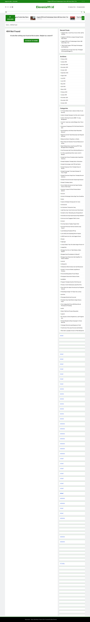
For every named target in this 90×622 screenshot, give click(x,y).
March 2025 (63, 89)
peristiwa (63, 294)
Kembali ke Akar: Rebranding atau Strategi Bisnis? (72, 212)
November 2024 (64, 100)
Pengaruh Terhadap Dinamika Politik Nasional (71, 282)
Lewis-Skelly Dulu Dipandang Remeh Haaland (71, 233)
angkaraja (62, 423)
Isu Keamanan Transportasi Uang (68, 207)
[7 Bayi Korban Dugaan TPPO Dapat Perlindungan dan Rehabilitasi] (60, 18)
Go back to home (31, 41)
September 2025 (64, 72)
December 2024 (64, 97)
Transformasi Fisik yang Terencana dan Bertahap (71, 327)
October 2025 (64, 70)
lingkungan (63, 241)
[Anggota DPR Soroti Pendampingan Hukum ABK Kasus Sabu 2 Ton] (20, 18)
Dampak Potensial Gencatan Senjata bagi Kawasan (72, 179)
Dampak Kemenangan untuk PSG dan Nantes (71, 164)
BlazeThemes (54, 619)
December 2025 (64, 64)
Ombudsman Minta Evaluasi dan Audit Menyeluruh (72, 266)
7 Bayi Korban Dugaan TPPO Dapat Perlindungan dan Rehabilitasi (62, 1)
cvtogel (61, 458)
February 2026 (64, 59)
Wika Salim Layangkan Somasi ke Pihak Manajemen (72, 330)
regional (63, 314)
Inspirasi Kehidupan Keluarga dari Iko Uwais (70, 201)
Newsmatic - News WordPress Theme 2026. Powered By (38, 619)
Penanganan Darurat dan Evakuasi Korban (70, 276)
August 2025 (63, 75)
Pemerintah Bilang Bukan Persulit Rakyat (70, 273)
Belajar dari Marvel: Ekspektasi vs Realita (70, 139)
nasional (63, 261)
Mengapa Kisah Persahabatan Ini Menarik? (70, 254)
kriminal (63, 221)
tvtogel (61, 369)
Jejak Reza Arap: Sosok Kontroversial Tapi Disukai (72, 210)
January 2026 (64, 61)
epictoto (62, 388)
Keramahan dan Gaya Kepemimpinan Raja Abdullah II (72, 215)
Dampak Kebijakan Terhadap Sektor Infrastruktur (71, 161)
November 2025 (64, 67)
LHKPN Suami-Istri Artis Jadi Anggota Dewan (71, 236)
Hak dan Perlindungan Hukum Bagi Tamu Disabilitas (72, 196)
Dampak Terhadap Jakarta (66, 182)
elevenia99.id (45, 7)
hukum (62, 199)
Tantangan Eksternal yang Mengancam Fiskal (71, 325)
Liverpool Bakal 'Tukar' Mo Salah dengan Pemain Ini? (72, 244)
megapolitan (63, 247)
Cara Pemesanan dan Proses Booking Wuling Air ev (72, 150)
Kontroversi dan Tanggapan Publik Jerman (70, 218)
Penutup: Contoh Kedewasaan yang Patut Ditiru (71, 284)
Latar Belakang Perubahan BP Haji (68, 230)
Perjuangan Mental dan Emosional (68, 297)
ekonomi (63, 193)
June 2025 (63, 81)
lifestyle (63, 239)
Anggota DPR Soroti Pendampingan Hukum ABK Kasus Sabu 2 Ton (40, 17)
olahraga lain (64, 264)
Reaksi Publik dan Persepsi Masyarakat (69, 311)
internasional (64, 204)
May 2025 (63, 83)
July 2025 (63, 78)
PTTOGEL (62, 563)
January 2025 (64, 94)
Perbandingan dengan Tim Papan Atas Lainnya (71, 291)
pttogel (61, 335)
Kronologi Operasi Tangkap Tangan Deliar (70, 223)
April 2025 (63, 86)
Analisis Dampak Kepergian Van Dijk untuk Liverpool (72, 115)
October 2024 (64, 103)
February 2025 (64, 92)
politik (62, 308)
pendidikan (63, 279)
